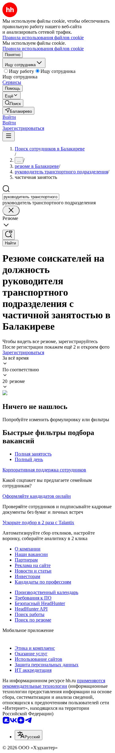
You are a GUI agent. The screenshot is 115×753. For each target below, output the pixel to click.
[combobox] (30, 197)
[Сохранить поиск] (8, 235)
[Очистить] (11, 211)
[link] (12, 103)
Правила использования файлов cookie (43, 48)
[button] (9, 117)
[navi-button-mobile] (8, 136)
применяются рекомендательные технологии (53, 683)
